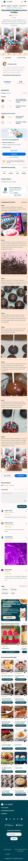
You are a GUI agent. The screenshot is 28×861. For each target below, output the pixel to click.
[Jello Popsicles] (10, 639)
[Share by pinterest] (9, 54)
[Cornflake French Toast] (21, 671)
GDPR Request (7, 849)
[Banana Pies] (21, 740)
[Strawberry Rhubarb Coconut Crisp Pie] (21, 717)
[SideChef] (7, 805)
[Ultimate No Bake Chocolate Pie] (7, 717)
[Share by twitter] (20, 54)
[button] (2, 1)
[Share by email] (25, 54)
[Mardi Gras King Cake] (7, 671)
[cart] (25, 2)
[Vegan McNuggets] (7, 740)
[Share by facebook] (14, 54)
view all (25, 623)
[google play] (9, 825)
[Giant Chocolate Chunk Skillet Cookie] (21, 786)
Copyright (7, 854)
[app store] (19, 825)
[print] (3, 54)
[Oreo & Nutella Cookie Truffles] (7, 786)
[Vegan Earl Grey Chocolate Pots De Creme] (21, 694)
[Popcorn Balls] (21, 763)
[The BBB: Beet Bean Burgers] (7, 763)
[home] (8, 2)
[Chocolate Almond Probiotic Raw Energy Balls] (7, 694)
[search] (22, 2)
